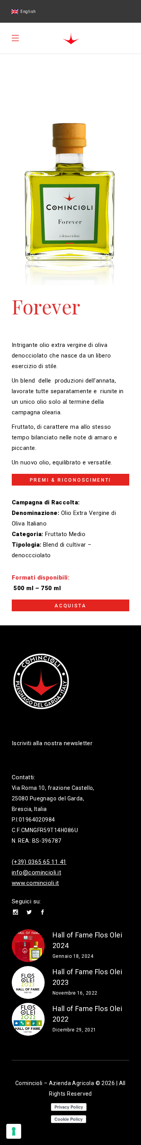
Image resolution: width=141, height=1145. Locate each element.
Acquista (70, 606)
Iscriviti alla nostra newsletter (52, 743)
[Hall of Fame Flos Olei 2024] (28, 945)
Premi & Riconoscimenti (70, 480)
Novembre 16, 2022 (75, 993)
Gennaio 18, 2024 (72, 956)
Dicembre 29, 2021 (74, 1030)
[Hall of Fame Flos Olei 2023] (28, 982)
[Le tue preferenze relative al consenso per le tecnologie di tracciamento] (13, 1131)
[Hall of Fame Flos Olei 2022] (28, 1019)
